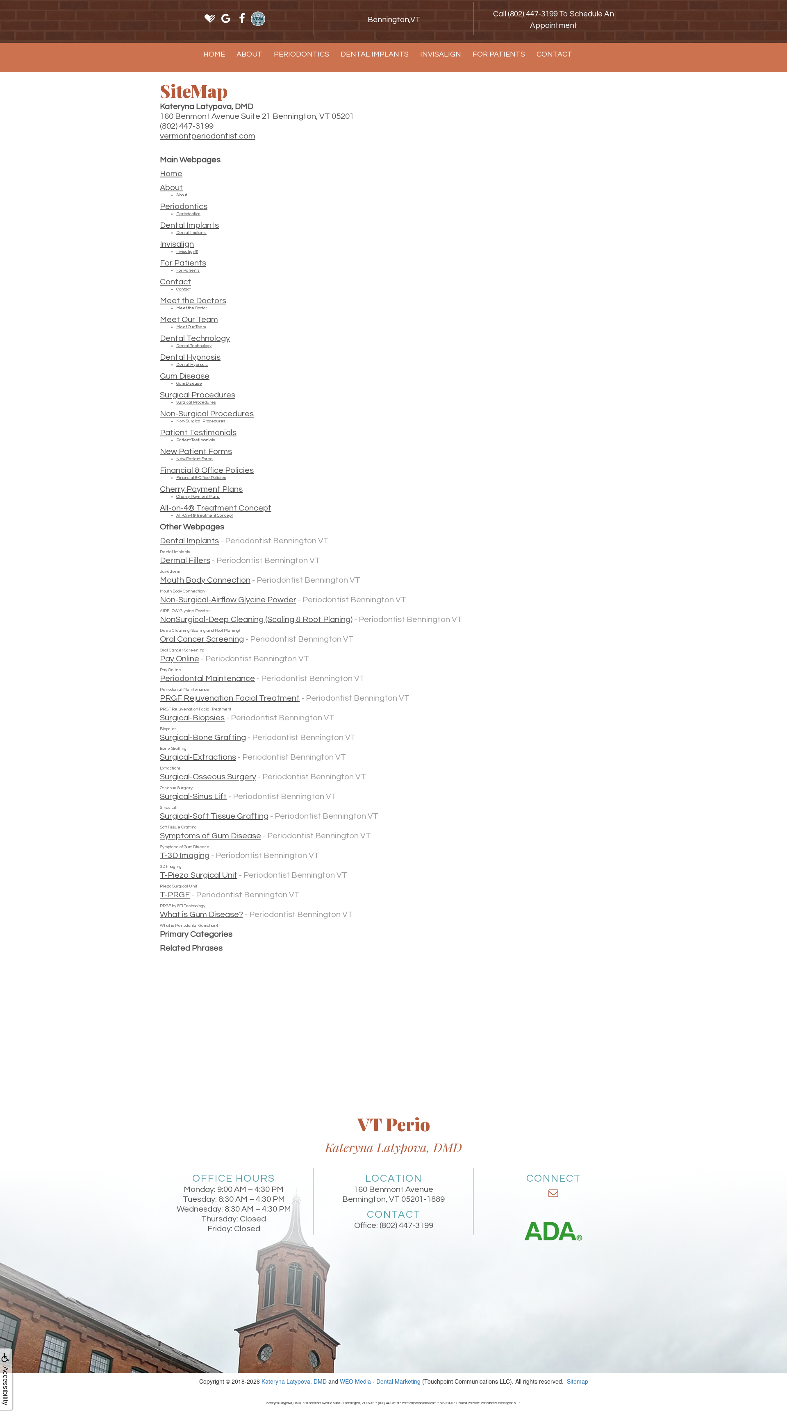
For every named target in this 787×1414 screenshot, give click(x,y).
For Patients (499, 54)
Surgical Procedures (197, 395)
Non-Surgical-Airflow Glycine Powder (228, 600)
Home (214, 54)
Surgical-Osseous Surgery (208, 777)
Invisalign (440, 54)
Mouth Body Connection (205, 580)
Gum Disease (184, 376)
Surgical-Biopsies (192, 718)
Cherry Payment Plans (201, 489)
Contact (554, 54)
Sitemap (577, 1381)
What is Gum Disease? (201, 914)
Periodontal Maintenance (207, 678)
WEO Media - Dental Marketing (380, 1381)
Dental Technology (195, 338)
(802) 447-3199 (406, 1225)
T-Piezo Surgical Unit (198, 875)
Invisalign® (187, 252)
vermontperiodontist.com (207, 136)
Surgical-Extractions (198, 757)
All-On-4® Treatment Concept (204, 515)
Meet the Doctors (193, 301)
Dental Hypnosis (190, 357)
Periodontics (301, 54)
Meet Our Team (189, 319)
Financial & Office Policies (207, 470)
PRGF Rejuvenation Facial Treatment (230, 698)
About (249, 54)
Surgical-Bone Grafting (203, 737)
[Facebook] (242, 18)
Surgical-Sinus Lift (193, 796)
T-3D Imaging (184, 855)
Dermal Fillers (185, 560)
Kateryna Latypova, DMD (294, 1381)
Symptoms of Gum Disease (210, 836)
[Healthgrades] (210, 18)
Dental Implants (375, 54)
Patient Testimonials (198, 433)
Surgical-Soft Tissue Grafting (214, 816)
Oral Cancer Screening (202, 639)
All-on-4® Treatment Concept (215, 508)
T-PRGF (175, 895)
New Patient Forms (196, 451)
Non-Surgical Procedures (207, 414)
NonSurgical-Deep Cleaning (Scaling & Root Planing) (256, 619)
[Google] (226, 18)
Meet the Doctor (191, 308)
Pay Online (179, 659)
